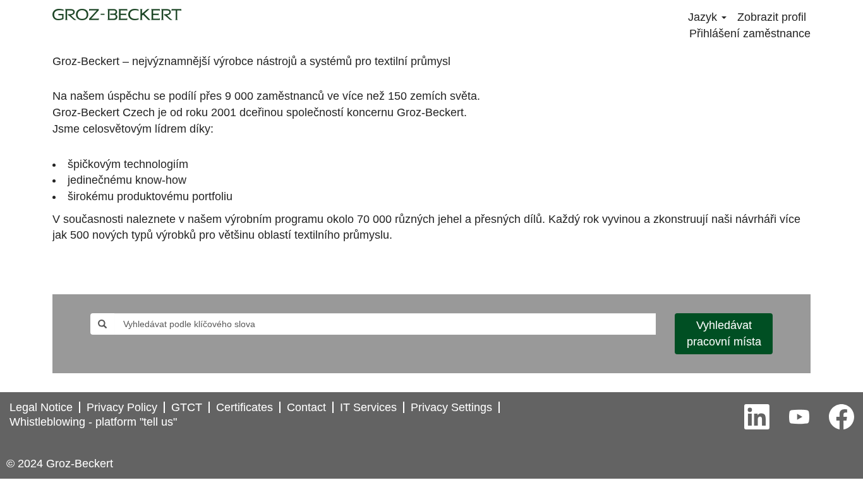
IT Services (368, 407)
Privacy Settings (451, 407)
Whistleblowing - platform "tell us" (93, 422)
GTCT (186, 407)
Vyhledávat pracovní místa (724, 333)
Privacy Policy (122, 407)
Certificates (244, 407)
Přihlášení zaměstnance (750, 33)
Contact (306, 407)
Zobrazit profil (771, 17)
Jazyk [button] (704, 17)
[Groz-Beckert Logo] (116, 14)
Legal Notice (41, 407)
